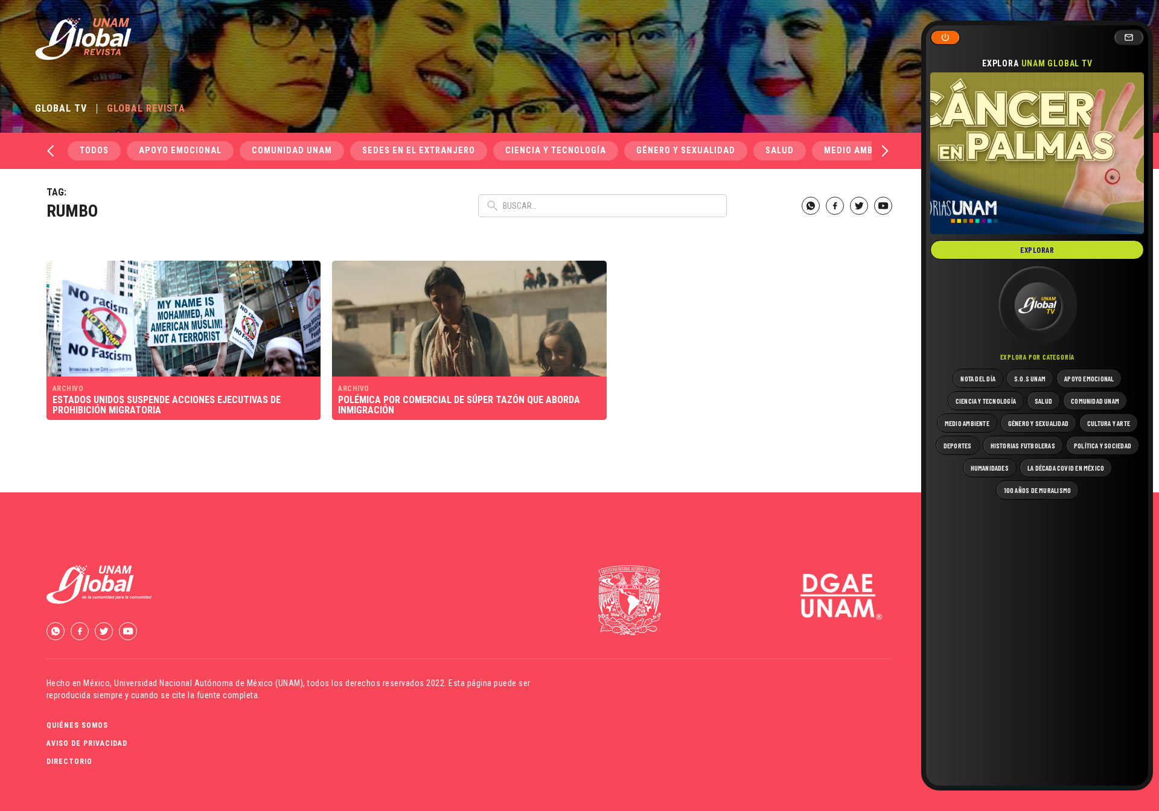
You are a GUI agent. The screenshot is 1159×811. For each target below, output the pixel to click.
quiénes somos (77, 725)
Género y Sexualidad (685, 150)
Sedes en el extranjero (418, 150)
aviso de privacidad (86, 743)
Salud (779, 150)
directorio (69, 761)
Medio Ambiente (861, 150)
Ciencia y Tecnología (555, 150)
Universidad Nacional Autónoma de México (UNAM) (208, 683)
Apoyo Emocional (180, 150)
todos (94, 150)
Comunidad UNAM (292, 150)
